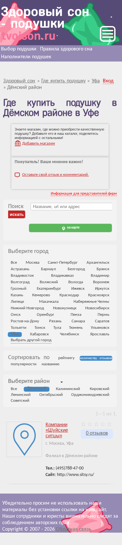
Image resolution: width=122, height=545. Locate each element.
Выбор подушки (18, 49)
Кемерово (41, 295)
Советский (20, 400)
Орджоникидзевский (90, 395)
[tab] (29, 382)
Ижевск (78, 288)
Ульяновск (100, 328)
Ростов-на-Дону (25, 321)
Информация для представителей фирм (84, 194)
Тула (57, 328)
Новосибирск (97, 308)
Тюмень (76, 328)
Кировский (99, 389)
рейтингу (66, 358)
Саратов (102, 321)
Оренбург (45, 315)
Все (14, 262)
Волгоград (20, 282)
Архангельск (98, 262)
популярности (23, 364)
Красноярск (98, 295)
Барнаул (48, 269)
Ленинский (21, 395)
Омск (15, 315)
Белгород (76, 269)
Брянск (103, 269)
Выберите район (29, 381)
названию (50, 364)
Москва (32, 262)
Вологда (75, 282)
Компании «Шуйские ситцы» (57, 430)
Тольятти (18, 328)
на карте (73, 228)
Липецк (17, 302)
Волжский (49, 282)
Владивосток (22, 275)
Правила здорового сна (66, 49)
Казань (17, 295)
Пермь (103, 315)
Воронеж (101, 282)
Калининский (68, 389)
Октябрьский (51, 395)
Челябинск (69, 334)
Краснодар (69, 295)
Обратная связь (73, 529)
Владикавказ (62, 275)
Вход (108, 81)
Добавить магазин (38, 143)
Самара (78, 321)
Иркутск (102, 288)
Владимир (100, 275)
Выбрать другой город (31, 340)
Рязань (55, 321)
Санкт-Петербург (63, 262)
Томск (39, 328)
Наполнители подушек (26, 57)
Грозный (18, 288)
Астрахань (20, 269)
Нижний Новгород (27, 308)
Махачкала (49, 302)
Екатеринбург (49, 288)
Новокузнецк (64, 308)
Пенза (76, 315)
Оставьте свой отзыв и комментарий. (55, 175)
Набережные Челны (91, 302)
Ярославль (99, 334)
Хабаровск (39, 334)
